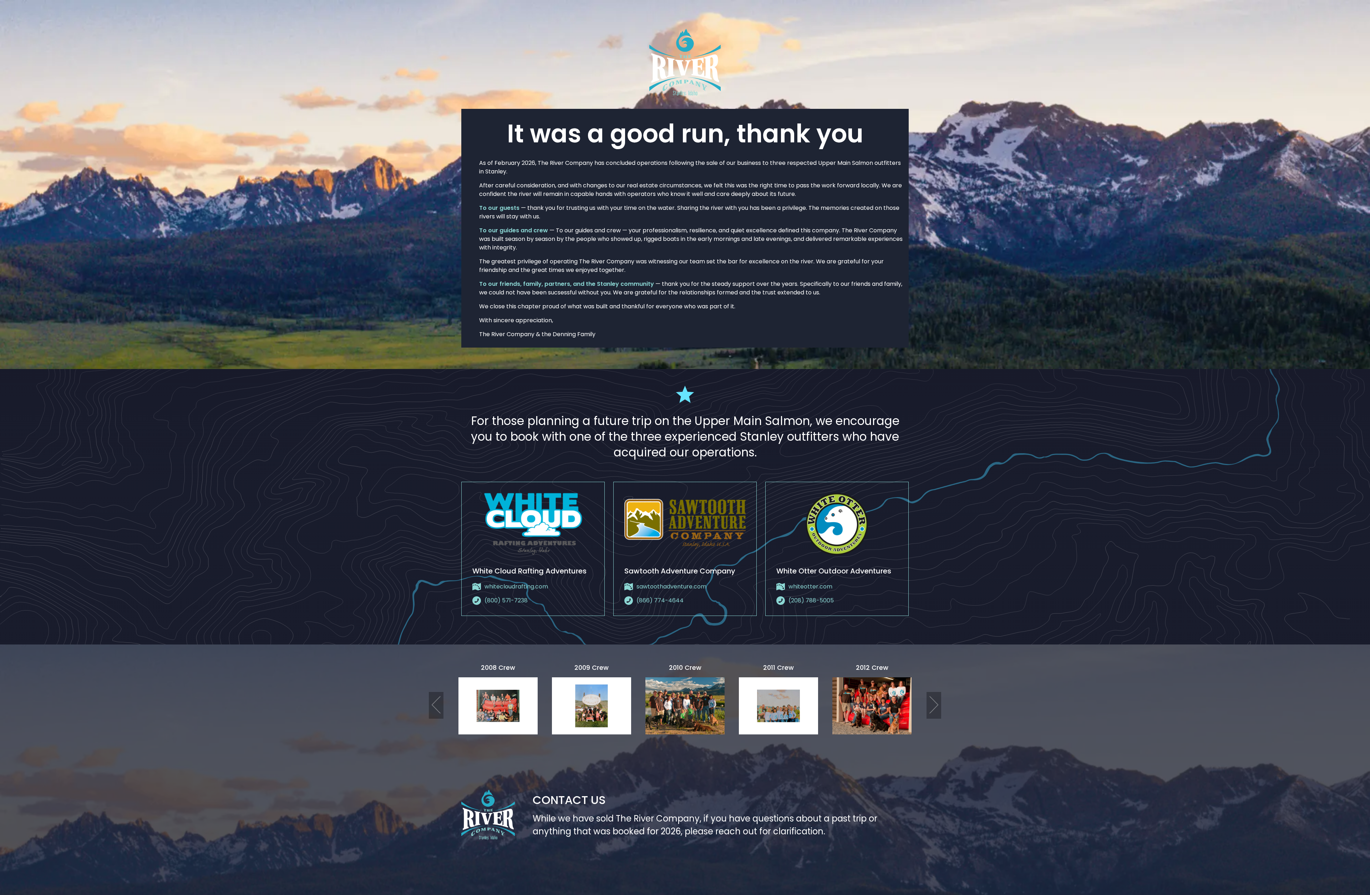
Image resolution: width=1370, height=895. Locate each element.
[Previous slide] (436, 705)
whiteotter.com (810, 586)
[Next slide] (934, 705)
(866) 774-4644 (660, 600)
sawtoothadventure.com (671, 586)
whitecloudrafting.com (516, 586)
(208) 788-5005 (811, 600)
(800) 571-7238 (506, 600)
